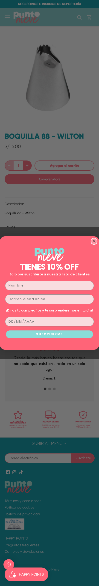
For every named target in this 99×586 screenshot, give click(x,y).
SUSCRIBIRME (49, 334)
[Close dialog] (94, 241)
